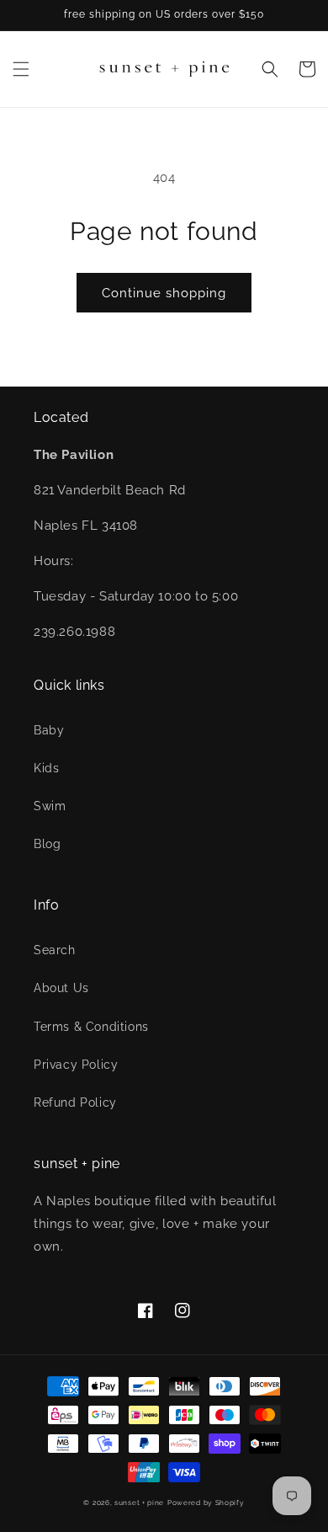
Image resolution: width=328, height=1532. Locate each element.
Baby (49, 730)
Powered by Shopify (206, 1502)
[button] (21, 69)
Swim (50, 806)
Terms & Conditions (91, 1026)
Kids (46, 768)
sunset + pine (139, 1502)
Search (55, 950)
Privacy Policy (76, 1064)
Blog (47, 844)
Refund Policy (75, 1102)
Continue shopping (164, 293)
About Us (61, 988)
